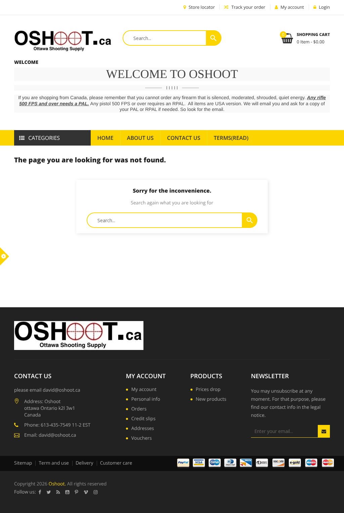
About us (140, 138)
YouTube (68, 492)
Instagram (96, 492)
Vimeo (86, 492)
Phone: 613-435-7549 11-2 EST (57, 425)
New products (211, 399)
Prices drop (208, 390)
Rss (58, 492)
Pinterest (76, 492)
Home (105, 138)
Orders (138, 409)
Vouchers (141, 438)
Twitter (49, 492)
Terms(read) (231, 138)
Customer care (116, 463)
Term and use (54, 463)
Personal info (145, 399)
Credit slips (143, 419)
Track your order (247, 7)
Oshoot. (57, 484)
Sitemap (23, 463)
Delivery (84, 463)
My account (146, 376)
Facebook (40, 492)
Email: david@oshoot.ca (50, 435)
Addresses (142, 429)
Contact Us (183, 138)
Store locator (201, 7)
